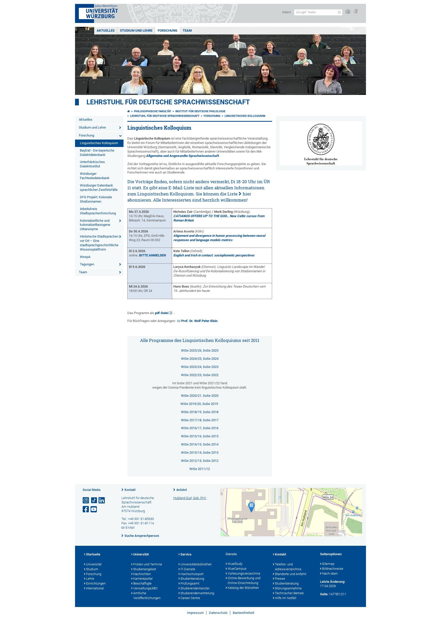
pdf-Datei (161, 313)
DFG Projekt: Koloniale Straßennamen (96, 199)
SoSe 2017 (210, 420)
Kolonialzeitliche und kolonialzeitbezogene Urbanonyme (95, 225)
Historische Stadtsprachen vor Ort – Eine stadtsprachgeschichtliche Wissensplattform (99, 242)
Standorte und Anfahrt (290, 574)
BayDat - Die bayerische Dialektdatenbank (97, 152)
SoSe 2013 (210, 452)
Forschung (167, 30)
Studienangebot (144, 569)
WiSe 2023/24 (191, 367)
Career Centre (190, 598)
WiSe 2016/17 (191, 428)
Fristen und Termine (147, 564)
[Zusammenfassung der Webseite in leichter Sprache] (348, 11)
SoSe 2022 (210, 375)
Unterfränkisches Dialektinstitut (92, 164)
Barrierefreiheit (243, 613)
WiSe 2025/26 (191, 350)
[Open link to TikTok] (94, 500)
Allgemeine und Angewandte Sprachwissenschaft (182, 156)
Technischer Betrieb (289, 593)
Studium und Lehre (136, 30)
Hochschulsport (191, 574)
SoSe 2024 (210, 359)
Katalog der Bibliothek (243, 588)
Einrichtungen (96, 583)
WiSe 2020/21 (191, 396)
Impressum (195, 613)
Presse (280, 578)
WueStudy (235, 564)
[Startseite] (128, 111)
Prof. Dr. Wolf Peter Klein (199, 321)
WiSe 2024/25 (191, 359)
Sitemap (328, 564)
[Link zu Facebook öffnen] (86, 509)
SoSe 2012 (210, 461)
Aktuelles (106, 30)
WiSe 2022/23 (191, 375)
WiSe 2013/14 (191, 452)
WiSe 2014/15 (191, 444)
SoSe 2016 (210, 428)
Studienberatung (192, 578)
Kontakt (130, 490)
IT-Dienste (187, 569)
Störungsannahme (288, 588)
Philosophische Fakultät (152, 111)
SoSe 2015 (210, 436)
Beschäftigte (142, 583)
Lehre (90, 578)
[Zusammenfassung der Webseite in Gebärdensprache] (355, 11)
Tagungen (87, 264)
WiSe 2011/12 (199, 469)
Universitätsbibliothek (196, 564)
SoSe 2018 (210, 412)
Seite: (324, 594)
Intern (286, 12)
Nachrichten (142, 574)
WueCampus (237, 569)
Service (185, 554)
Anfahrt (181, 490)
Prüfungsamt (189, 583)
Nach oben (330, 573)
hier (247, 193)
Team (187, 30)
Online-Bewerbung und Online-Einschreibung (244, 580)
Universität (94, 564)
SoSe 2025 (210, 350)
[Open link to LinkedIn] (102, 500)
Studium (92, 569)
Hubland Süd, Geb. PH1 (189, 498)
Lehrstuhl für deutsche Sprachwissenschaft (168, 102)
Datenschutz (218, 613)
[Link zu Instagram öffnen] (86, 500)
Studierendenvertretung (197, 593)
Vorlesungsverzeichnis (244, 573)
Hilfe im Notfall (285, 598)
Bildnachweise (332, 569)
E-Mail (130, 527)
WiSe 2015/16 (191, 436)
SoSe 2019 (210, 404)
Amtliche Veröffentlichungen (147, 595)
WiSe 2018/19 (191, 412)
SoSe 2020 (210, 396)
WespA (85, 257)
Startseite (93, 554)
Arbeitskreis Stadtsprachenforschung (98, 211)
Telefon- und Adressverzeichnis (288, 566)
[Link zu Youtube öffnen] (94, 509)
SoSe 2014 (210, 444)
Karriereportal (143, 578)
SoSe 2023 (210, 367)
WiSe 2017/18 (191, 420)
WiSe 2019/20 (190, 404)
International (95, 588)
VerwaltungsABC (145, 588)
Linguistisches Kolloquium (99, 143)
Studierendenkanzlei (195, 588)
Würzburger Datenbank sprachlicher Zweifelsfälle (99, 187)
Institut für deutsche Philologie (200, 111)
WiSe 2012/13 (191, 461)
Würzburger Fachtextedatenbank (94, 176)
